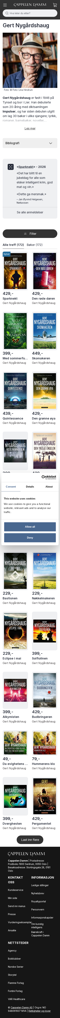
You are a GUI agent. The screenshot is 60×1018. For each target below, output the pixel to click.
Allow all (30, 526)
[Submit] (6, 13)
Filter (33, 233)
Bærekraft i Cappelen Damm (40, 934)
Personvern (37, 909)
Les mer (30, 128)
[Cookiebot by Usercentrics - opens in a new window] (42, 477)
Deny (30, 537)
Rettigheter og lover (39, 1010)
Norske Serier (15, 966)
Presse (12, 914)
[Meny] (5, 5)
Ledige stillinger (40, 885)
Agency (12, 950)
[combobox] (30, 13)
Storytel (12, 974)
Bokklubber (14, 958)
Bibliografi (12, 143)
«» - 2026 (31, 167)
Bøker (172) (35, 245)
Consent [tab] (11, 486)
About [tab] (49, 486)
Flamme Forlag (16, 982)
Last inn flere (30, 840)
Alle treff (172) (13, 245)
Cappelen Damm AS (21, 1007)
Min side (12, 898)
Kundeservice (15, 889)
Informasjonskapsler (42, 917)
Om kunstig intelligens (37, 926)
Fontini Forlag (15, 991)
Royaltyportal (38, 901)
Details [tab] (30, 486)
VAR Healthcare (16, 999)
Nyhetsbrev (37, 893)
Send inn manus (16, 906)
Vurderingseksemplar (20, 922)
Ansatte (12, 930)
